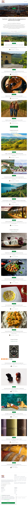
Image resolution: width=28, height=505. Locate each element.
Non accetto (8, 501)
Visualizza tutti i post (14, 231)
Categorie (15, 487)
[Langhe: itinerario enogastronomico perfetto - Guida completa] (14, 39)
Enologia (14, 361)
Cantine (14, 69)
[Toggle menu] (26, 1)
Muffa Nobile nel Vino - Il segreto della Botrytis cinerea (20, 477)
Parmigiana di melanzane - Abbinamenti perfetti (19, 476)
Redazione (2, 487)
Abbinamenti (14, 94)
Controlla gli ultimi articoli (14, 126)
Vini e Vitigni (14, 8)
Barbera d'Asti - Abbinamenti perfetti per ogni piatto (20, 482)
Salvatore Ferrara (3, 490)
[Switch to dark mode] (25, 1)
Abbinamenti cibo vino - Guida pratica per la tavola (20, 483)
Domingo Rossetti (3, 489)
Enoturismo (14, 43)
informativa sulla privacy (7, 499)
